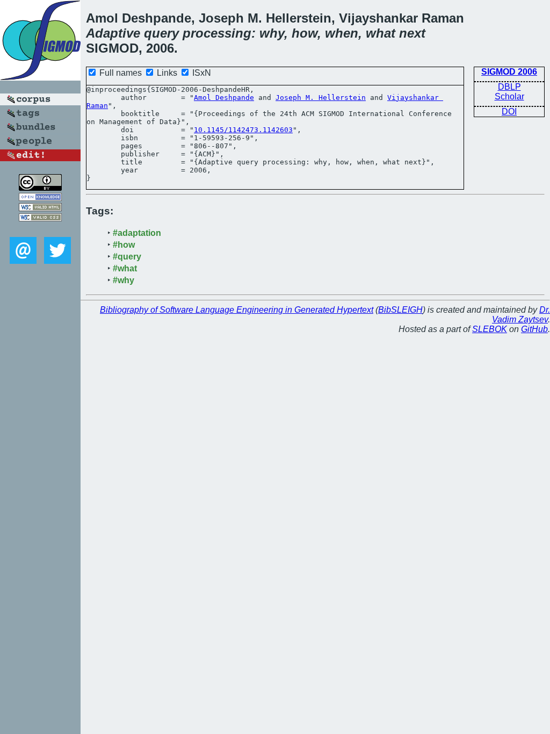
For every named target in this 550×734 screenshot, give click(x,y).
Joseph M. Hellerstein (321, 97)
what (380, 33)
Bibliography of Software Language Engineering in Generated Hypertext (236, 309)
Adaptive (113, 33)
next (412, 33)
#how (124, 244)
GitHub (534, 329)
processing (217, 33)
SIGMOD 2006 (509, 71)
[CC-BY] (40, 187)
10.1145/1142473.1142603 (243, 130)
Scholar (509, 96)
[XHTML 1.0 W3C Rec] (40, 208)
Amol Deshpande (224, 97)
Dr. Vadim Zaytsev (521, 314)
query (161, 33)
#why (123, 280)
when (341, 33)
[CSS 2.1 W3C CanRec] (40, 229)
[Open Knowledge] (40, 198)
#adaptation (137, 233)
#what (125, 268)
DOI (509, 111)
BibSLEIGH (400, 309)
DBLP (509, 86)
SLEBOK (489, 329)
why (271, 33)
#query (127, 256)
